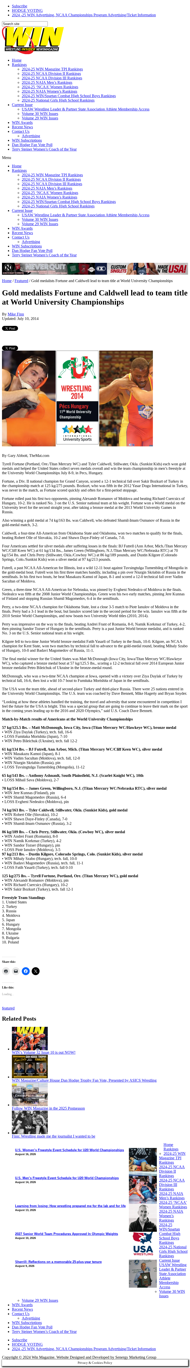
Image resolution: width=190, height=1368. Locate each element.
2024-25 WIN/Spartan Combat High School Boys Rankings (69, 96)
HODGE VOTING (27, 10)
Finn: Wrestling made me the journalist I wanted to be (53, 1136)
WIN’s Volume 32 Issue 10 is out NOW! (43, 1052)
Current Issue (22, 105)
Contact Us (20, 131)
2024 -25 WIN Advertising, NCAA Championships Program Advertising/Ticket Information (84, 15)
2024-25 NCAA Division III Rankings (52, 78)
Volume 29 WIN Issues (40, 118)
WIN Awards (22, 122)
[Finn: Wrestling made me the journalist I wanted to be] (30, 1133)
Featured (21, 281)
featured (8, 1008)
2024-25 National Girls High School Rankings (58, 100)
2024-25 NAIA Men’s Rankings (47, 82)
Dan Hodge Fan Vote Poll (32, 145)
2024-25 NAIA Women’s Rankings (49, 91)
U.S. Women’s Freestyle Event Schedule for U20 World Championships (69, 1150)
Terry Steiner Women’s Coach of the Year (44, 149)
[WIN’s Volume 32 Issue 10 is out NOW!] (30, 1049)
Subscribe (19, 6)
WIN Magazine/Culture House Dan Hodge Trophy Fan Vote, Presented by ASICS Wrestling (84, 1080)
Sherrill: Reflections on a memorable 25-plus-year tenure (58, 1262)
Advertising (31, 136)
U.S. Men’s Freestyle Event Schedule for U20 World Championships (67, 1178)
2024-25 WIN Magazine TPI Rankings (52, 69)
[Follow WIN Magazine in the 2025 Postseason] (30, 1105)
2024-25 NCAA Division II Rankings (51, 73)
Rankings (19, 65)
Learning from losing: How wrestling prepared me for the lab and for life (70, 1206)
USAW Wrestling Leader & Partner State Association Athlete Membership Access (85, 109)
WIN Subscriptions (27, 140)
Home (17, 60)
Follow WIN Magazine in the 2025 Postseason (48, 1108)
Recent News (22, 127)
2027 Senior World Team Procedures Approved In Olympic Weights (66, 1234)
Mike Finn (16, 314)
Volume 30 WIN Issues (40, 114)
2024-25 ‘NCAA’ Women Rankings (50, 87)
